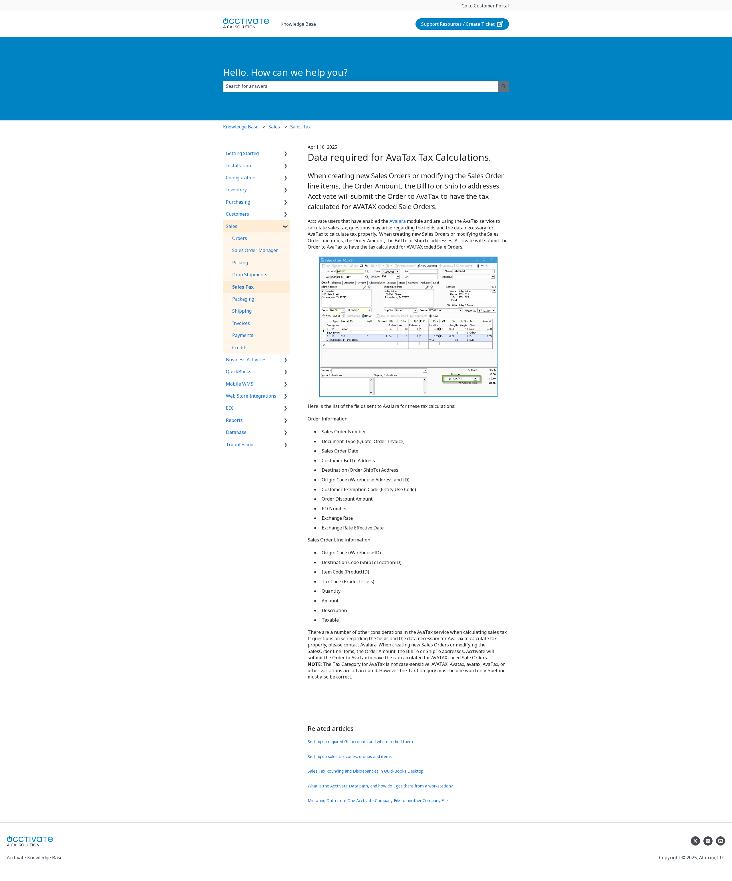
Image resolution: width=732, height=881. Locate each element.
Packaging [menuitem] (243, 299)
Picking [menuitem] (240, 262)
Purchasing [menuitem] (238, 202)
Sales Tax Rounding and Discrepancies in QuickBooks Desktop (365, 771)
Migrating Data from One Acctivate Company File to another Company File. (378, 800)
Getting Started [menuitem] (242, 153)
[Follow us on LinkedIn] (708, 841)
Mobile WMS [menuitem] (239, 384)
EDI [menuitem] (230, 408)
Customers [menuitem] (237, 214)
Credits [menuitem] (240, 347)
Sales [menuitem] (231, 226)
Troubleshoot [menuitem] (240, 444)
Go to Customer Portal (485, 6)
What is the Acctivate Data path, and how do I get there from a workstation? (380, 786)
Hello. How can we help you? (285, 72)
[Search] (503, 86)
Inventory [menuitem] (236, 189)
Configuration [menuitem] (240, 177)
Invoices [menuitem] (241, 323)
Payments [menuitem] (242, 335)
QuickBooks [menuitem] (238, 371)
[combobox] (360, 86)
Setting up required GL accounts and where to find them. (361, 741)
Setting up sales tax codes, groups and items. (350, 756)
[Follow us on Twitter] (695, 841)
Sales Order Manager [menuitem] (255, 250)
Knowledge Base (298, 24)
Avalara (397, 221)
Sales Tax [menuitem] (243, 287)
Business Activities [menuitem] (246, 359)
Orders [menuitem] (239, 238)
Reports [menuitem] (234, 420)
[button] (285, 154)
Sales (274, 127)
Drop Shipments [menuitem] (249, 274)
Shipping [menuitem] (242, 311)
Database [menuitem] (236, 432)
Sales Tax (300, 127)
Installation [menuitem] (238, 165)
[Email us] (720, 841)
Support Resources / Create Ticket (458, 24)
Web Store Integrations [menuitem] (251, 396)
